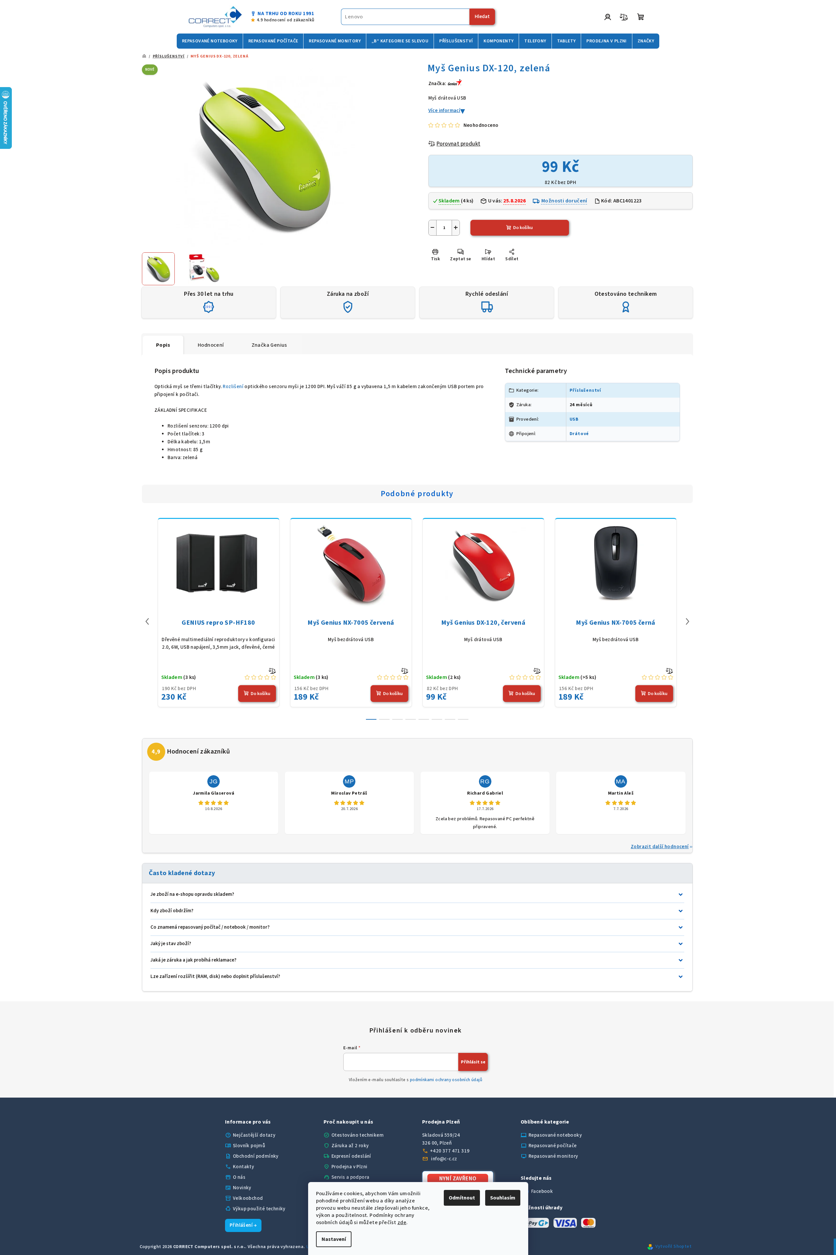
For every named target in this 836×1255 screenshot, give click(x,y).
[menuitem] (210, 41)
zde (401, 1222)
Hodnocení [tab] (211, 345)
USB (574, 419)
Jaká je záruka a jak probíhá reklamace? (193, 960)
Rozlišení (233, 386)
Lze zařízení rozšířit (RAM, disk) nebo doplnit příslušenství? (215, 976)
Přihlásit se (473, 1062)
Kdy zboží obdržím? (171, 910)
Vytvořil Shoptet (673, 1246)
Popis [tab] (163, 345)
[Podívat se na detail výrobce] (455, 83)
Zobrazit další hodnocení (660, 846)
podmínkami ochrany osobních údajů (446, 1080)
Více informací (444, 110)
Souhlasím (502, 1197)
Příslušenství (585, 390)
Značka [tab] (269, 345)
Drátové (579, 433)
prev (147, 621)
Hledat (482, 16)
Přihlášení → (243, 1225)
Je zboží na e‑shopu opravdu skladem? (192, 894)
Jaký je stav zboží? (170, 943)
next (687, 621)
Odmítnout (462, 1197)
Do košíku (523, 227)
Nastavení (334, 1239)
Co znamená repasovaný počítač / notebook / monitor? (210, 927)
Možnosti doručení (564, 200)
